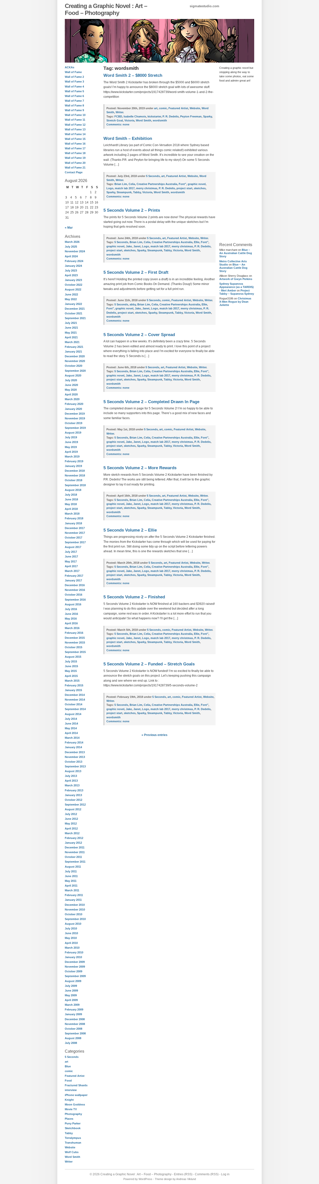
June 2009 (71, 990)
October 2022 (73, 284)
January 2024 (73, 265)
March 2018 (72, 513)
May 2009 (71, 995)
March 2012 (72, 833)
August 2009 (73, 981)
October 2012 (73, 799)
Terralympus (73, 1137)
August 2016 (73, 604)
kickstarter (154, 116)
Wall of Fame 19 (75, 157)
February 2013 (74, 790)
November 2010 (75, 909)
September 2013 (75, 766)
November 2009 (75, 966)
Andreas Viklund (186, 1179)
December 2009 (75, 961)
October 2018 (73, 480)
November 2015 (75, 642)
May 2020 (71, 389)
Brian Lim (120, 183)
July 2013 (71, 775)
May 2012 (71, 823)
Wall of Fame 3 (74, 81)
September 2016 (75, 599)
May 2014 (71, 728)
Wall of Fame (73, 72)
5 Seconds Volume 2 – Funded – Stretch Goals (149, 664)
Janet (137, 246)
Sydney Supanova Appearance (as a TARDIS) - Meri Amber (236, 287)
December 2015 (75, 637)
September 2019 (75, 427)
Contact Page (73, 172)
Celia (132, 183)
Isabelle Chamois (135, 116)
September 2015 (75, 651)
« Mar (69, 227)
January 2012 (73, 842)
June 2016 (71, 613)
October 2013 (73, 761)
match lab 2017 (125, 188)
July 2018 (71, 494)
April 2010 (71, 942)
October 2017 (73, 537)
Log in (225, 1174)
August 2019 (73, 432)
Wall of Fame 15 (75, 138)
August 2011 (73, 866)
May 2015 (71, 670)
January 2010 (73, 957)
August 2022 (73, 289)
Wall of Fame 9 (74, 110)
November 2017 (75, 532)
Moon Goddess (75, 1104)
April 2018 (71, 508)
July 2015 (71, 661)
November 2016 (75, 589)
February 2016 (74, 632)
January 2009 (73, 1014)
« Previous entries (154, 735)
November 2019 (75, 418)
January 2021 (73, 351)
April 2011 (71, 885)
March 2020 (72, 399)
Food (68, 1080)
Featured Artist (74, 1075)
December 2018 (75, 470)
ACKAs (69, 67)
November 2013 (75, 756)
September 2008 (75, 1033)
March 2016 (72, 628)
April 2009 (71, 1000)
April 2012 (71, 828)
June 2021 (71, 327)
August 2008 (73, 1038)
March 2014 (72, 737)
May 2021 (71, 332)
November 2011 (75, 852)
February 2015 (74, 685)
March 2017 (72, 570)
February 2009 (74, 1009)
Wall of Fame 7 (74, 100)
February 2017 (74, 575)
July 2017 (71, 551)
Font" (182, 183)
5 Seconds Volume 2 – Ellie (130, 530)
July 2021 (71, 322)
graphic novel (197, 183)
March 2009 (72, 1004)
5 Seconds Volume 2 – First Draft (135, 272)
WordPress (145, 1179)
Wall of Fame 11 (75, 119)
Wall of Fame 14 (75, 134)
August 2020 (73, 375)
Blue (68, 1066)
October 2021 (73, 313)
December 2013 (75, 752)
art (66, 1061)
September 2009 (75, 976)
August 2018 (73, 489)
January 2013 (73, 795)
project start (184, 188)
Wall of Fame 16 (75, 143)
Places (69, 1118)
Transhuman (73, 1142)
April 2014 (71, 732)
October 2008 (73, 1028)
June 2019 (71, 442)
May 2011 (71, 880)
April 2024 (71, 256)
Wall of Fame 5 (74, 91)
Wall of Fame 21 (75, 167)
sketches (200, 188)
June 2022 (71, 294)
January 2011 (73, 899)
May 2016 (71, 618)
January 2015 (73, 690)
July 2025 (71, 246)
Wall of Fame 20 (75, 162)
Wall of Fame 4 (74, 86)
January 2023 (73, 279)
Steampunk (124, 192)
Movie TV (71, 1109)
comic (69, 1071)
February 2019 (74, 461)
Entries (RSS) (183, 1174)
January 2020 (73, 408)
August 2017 (73, 547)
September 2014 (75, 709)
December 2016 (75, 585)
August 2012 (73, 809)
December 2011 (74, 847)
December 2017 (75, 528)
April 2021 (71, 337)
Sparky (207, 116)
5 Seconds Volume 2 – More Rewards (139, 467)
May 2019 (71, 447)
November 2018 (75, 475)
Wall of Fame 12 (75, 124)
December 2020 (75, 356)
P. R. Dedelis (170, 116)
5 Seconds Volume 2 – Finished (134, 597)
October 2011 (73, 856)
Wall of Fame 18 (75, 153)
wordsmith (160, 120)
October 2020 (73, 365)
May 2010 (71, 937)
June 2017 (71, 556)
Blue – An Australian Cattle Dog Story (235, 253)
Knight (69, 1099)
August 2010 (73, 923)
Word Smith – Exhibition (127, 138)
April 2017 (71, 566)
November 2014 (75, 699)
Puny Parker (72, 1123)
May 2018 (71, 504)
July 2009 (71, 985)
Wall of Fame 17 (75, 148)
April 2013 (71, 780)
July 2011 (71, 871)
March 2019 (72, 456)
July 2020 (71, 380)
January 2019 (73, 465)
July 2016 (71, 609)
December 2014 (75, 694)
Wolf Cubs (72, 1152)
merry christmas (146, 188)
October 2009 (73, 971)
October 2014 (73, 704)
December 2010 (75, 904)
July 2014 (71, 718)
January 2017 (73, 580)
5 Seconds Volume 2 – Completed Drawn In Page (151, 401)
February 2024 (74, 261)
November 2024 (75, 251)
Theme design (163, 1179)
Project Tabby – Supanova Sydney (236, 292)
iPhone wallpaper (76, 1094)
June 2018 (71, 499)
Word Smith (72, 1156)
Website (70, 1147)
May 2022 (71, 299)
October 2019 (73, 423)
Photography (73, 1113)
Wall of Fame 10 (75, 114)
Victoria (129, 120)
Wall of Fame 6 (74, 95)
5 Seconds (72, 1056)
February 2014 (74, 742)
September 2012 (75, 804)
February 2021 (74, 346)
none (117, 124)
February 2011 (74, 895)
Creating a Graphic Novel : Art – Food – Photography (106, 9)
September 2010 (75, 918)
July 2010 (71, 928)
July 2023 (71, 270)
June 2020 (71, 384)
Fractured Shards (76, 1085)
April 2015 (71, 675)
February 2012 (74, 837)
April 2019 (71, 451)
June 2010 (71, 933)
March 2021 (72, 342)
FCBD (118, 116)
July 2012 (71, 814)
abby (133, 304)
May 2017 (71, 561)
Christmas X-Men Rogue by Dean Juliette (235, 301)
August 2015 (73, 656)
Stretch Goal (114, 120)
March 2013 (72, 785)
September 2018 (75, 485)
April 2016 (71, 623)
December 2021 (75, 308)
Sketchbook (72, 1128)
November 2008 (75, 1023)
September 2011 (75, 861)
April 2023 (71, 275)
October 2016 (73, 594)
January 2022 (73, 303)
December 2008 (75, 1019)
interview (71, 1090)
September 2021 (75, 318)
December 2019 (75, 413)
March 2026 (72, 241)
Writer (69, 1161)
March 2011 (72, 890)
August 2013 (73, 771)
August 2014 (73, 714)
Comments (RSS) (207, 1174)
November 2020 (75, 361)
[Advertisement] (234, 162)
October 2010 (73, 914)
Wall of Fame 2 (74, 76)
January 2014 (73, 747)
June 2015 (71, 666)
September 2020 (75, 370)
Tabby (69, 1133)
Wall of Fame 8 (74, 105)
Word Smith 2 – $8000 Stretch (132, 75)
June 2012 (71, 818)
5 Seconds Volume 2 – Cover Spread (139, 334)
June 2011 (71, 876)
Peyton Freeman (191, 116)
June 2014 (71, 723)
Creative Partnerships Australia (157, 183)
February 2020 (74, 403)
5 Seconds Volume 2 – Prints (131, 210)
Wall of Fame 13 (75, 129)
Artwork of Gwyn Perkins (235, 278)
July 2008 (71, 1042)
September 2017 (75, 542)
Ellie (196, 242)
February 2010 (74, 952)
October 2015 (73, 647)
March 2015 (72, 680)
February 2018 (74, 518)
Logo (109, 188)
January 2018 (73, 523)
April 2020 (71, 394)
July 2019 (71, 437)
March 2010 (72, 947)
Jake (129, 246)
